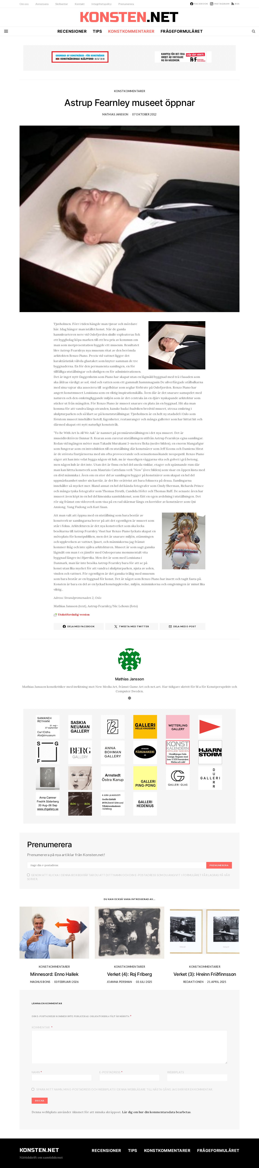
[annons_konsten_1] (210, 726)
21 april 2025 (216, 981)
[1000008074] (80, 726)
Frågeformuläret (182, 31)
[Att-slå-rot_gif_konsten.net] (80, 803)
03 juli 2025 (144, 981)
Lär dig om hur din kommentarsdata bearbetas (156, 1112)
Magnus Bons (40, 981)
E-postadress (110, 1072)
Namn (37, 1072)
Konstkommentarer (131, 31)
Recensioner (72, 31)
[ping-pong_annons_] (145, 778)
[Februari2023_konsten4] (80, 752)
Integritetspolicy (101, 3)
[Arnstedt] (113, 778)
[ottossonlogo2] (145, 752)
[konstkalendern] (178, 752)
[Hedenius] (145, 803)
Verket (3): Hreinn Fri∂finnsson (204, 974)
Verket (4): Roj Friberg (129, 974)
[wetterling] (178, 726)
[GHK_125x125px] (145, 726)
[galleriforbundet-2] (48, 752)
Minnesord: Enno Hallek (54, 974)
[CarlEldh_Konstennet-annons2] (48, 726)
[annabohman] (113, 752)
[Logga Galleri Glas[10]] (178, 778)
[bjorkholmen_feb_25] (113, 726)
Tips (97, 31)
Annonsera (42, 3)
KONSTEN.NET (39, 1150)
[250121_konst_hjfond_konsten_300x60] (80, 56)
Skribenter (61, 3)
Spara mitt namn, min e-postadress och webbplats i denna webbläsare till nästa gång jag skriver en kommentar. (124, 1089)
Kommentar (41, 1027)
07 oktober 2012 (144, 114)
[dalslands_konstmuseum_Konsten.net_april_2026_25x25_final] (113, 803)
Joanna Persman (119, 981)
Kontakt (80, 3)
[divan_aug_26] (80, 778)
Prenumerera (126, 3)
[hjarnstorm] (210, 752)
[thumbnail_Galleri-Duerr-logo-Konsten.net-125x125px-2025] (210, 778)
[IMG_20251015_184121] (183, 56)
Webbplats (175, 1072)
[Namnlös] (48, 778)
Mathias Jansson (115, 114)
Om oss (24, 3)
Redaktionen (193, 981)
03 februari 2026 (66, 981)
